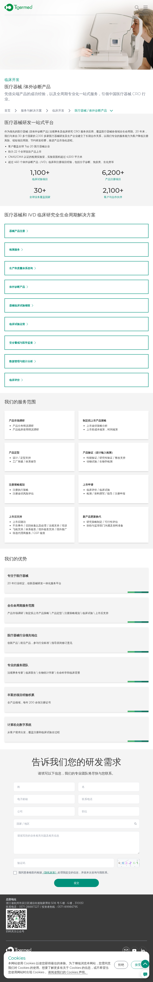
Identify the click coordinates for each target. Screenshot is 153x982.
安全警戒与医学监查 (21, 342)
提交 (76, 883)
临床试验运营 (17, 324)
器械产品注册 (17, 231)
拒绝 (121, 965)
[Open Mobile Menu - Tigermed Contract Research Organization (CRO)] (146, 7)
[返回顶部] (145, 964)
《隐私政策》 (50, 872)
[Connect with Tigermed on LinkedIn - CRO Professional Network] (143, 950)
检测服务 (14, 249)
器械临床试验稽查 (19, 305)
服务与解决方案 (31, 110)
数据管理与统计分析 (21, 361)
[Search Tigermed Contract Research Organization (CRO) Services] (137, 7)
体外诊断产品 (17, 286)
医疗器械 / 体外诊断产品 (91, 110)
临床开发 (58, 110)
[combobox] (76, 823)
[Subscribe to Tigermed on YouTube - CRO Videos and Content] (134, 950)
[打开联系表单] (145, 974)
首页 (7, 110)
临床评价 (14, 380)
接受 (138, 965)
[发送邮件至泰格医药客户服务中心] (126, 950)
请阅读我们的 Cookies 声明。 (68, 972)
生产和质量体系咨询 (21, 268)
